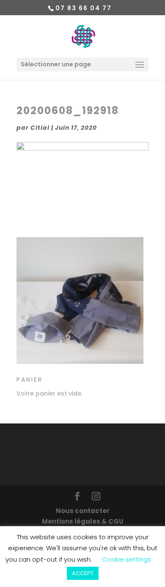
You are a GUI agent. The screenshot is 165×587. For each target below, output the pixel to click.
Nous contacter (83, 510)
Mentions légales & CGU (83, 521)
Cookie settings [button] (126, 559)
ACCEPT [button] (83, 573)
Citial (40, 127)
